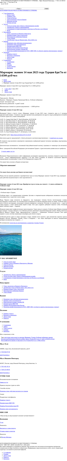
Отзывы (9, 65)
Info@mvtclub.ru (5, 372)
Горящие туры (11, 16)
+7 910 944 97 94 (5, 352)
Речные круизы (11, 22)
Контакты (10, 68)
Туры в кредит (11, 66)
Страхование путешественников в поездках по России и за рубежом (27, 29)
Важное (5, 41)
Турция (33, 337)
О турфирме (7, 452)
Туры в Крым (11, 38)
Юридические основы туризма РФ (17, 49)
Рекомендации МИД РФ (14, 46)
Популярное (7, 32)
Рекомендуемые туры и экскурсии (17, 35)
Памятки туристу (5, 400)
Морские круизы (12, 21)
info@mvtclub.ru (4, 355)
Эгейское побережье (42, 337)
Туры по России (12, 18)
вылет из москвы (19, 337)
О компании (7, 60)
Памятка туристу (12, 54)
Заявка (9, 63)
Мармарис (28, 337)
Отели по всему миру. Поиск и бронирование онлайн (23, 26)
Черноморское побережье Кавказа (17, 37)
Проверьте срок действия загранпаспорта (19, 43)
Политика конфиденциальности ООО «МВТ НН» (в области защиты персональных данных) (34, 51)
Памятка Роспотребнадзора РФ (9, 406)
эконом (50, 337)
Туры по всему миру (9, 261)
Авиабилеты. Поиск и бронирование (18, 27)
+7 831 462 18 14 (5, 366)
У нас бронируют (8, 13)
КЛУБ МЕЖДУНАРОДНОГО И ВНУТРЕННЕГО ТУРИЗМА (18, 10)
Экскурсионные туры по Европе (16, 19)
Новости (9, 58)
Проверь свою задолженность (12, 300)
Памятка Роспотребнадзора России (17, 47)
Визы (8, 30)
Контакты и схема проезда (8, 428)
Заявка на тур (4, 382)
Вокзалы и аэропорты (13, 55)
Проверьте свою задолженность (16, 44)
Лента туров (10, 57)
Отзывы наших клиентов (7, 431)
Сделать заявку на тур (7, 151)
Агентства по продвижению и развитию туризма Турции (26, 223)
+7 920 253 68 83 (5, 369)
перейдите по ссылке (56, 138)
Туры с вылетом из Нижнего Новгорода (19, 33)
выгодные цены (9, 337)
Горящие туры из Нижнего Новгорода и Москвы (18, 263)
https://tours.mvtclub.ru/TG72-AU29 (21, 135)
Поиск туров (11, 15)
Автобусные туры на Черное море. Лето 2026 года (22, 40)
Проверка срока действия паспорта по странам (14, 391)
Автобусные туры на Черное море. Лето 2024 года (18, 287)
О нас (1, 422)
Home (5, 79)
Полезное (6, 52)
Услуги (5, 24)
